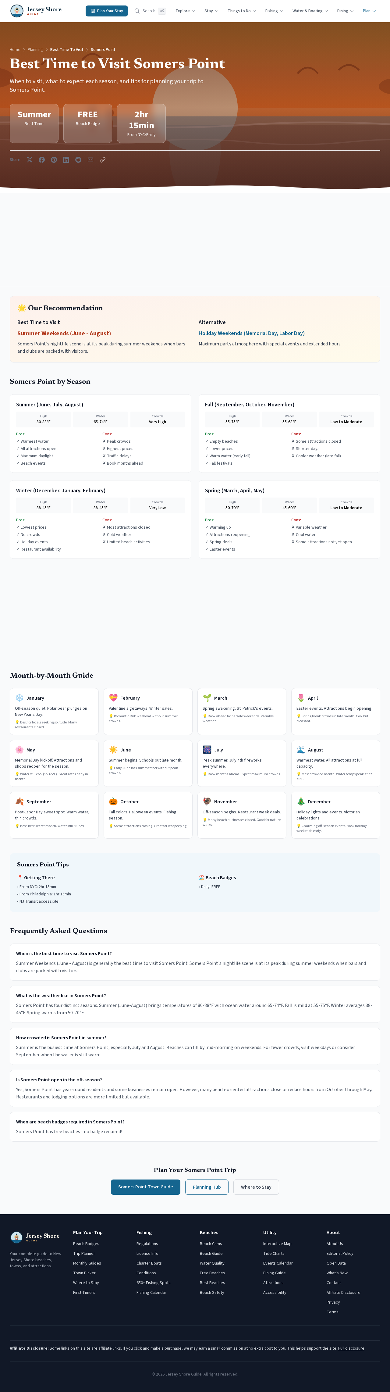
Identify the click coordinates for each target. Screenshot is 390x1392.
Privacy (333, 1302)
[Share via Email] (90, 159)
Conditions (146, 1273)
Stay (208, 11)
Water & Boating (307, 11)
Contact (334, 1283)
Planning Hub (207, 1187)
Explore (183, 11)
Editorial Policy (340, 1254)
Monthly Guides (87, 1263)
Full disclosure (351, 1348)
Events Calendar (278, 1263)
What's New (337, 1273)
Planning (35, 50)
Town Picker (84, 1273)
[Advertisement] (195, 239)
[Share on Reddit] (78, 159)
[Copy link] (102, 159)
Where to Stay (256, 1187)
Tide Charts (274, 1254)
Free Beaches (212, 1273)
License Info (147, 1254)
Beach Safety (212, 1293)
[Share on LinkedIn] (66, 159)
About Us (335, 1244)
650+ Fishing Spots (153, 1283)
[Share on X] (29, 159)
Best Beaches (212, 1283)
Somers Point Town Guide (145, 1186)
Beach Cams (211, 1244)
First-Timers (84, 1293)
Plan (366, 11)
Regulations (147, 1244)
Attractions (273, 1283)
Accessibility (274, 1293)
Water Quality (212, 1263)
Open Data (336, 1263)
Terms (333, 1312)
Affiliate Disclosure (343, 1293)
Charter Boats (149, 1263)
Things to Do (239, 11)
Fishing (271, 11)
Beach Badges (86, 1244)
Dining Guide (274, 1273)
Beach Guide (211, 1254)
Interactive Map (277, 1244)
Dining (342, 11)
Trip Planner (84, 1254)
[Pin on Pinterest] (53, 159)
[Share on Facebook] (41, 159)
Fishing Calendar (151, 1293)
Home (15, 50)
